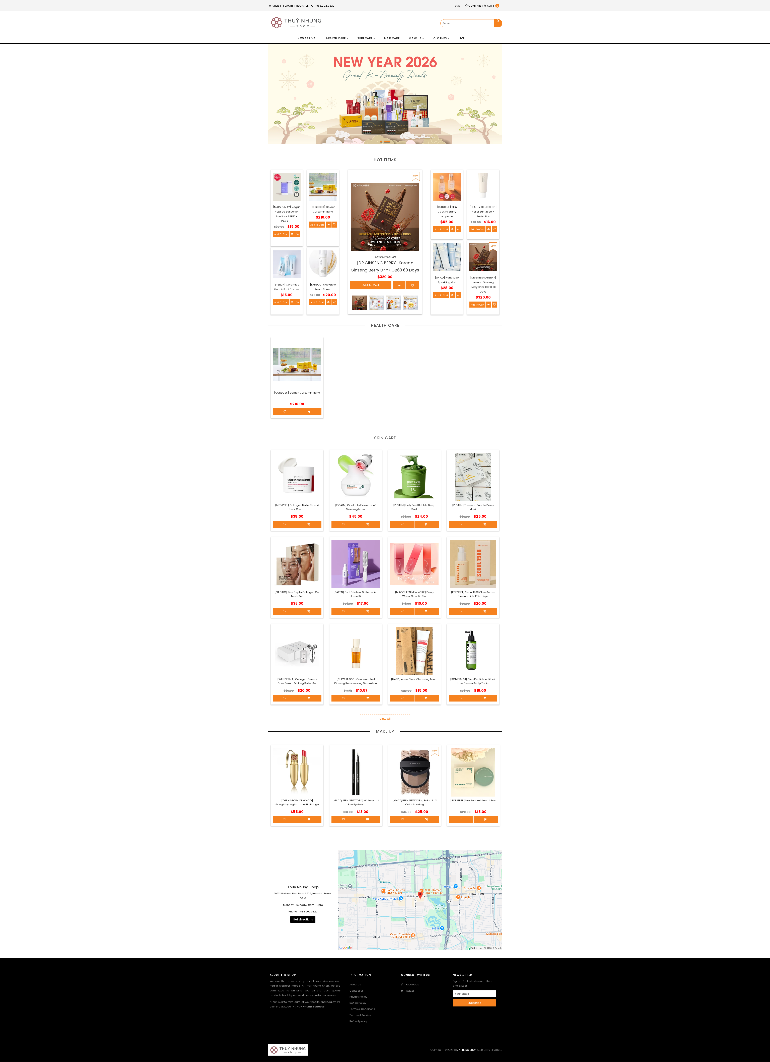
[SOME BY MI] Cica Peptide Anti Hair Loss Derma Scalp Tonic (473, 681)
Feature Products (385, 257)
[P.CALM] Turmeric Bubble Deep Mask (473, 507)
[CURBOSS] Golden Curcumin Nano (297, 393)
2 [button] (389, 143)
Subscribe (474, 1003)
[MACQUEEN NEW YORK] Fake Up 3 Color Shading (415, 802)
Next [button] (489, 97)
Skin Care (385, 438)
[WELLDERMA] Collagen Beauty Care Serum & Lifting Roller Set (297, 681)
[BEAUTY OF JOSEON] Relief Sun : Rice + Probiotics (483, 211)
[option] (385, 94)
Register (302, 5)
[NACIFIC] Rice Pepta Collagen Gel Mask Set (297, 594)
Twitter (409, 991)
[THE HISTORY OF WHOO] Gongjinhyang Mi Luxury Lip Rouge (297, 802)
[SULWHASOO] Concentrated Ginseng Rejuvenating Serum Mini (355, 681)
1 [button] (383, 143)
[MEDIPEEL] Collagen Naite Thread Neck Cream (297, 507)
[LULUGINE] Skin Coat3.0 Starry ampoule (447, 211)
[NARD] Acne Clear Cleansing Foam (414, 679)
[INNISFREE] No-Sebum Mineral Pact (473, 800)
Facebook (412, 984)
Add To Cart (281, 234)
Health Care (385, 325)
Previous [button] (281, 97)
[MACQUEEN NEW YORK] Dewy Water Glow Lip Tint (414, 594)
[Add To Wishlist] (285, 819)
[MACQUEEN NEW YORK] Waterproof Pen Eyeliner (355, 802)
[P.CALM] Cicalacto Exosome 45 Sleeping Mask (355, 507)
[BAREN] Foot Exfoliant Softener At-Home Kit (355, 594)
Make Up (385, 731)
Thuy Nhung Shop (465, 1050)
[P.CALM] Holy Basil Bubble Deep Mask (414, 507)
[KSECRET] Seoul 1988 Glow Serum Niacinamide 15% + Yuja (473, 594)
